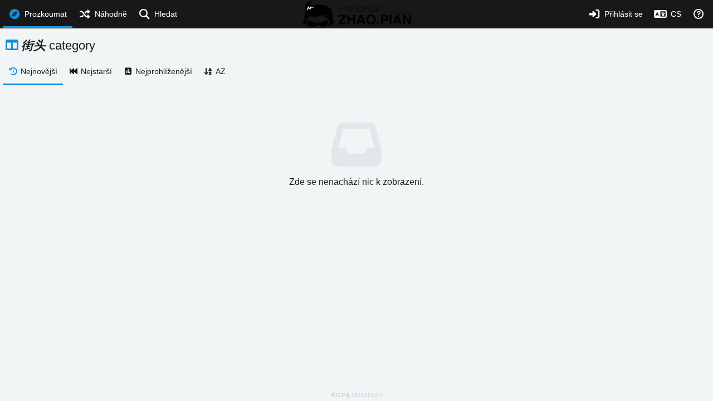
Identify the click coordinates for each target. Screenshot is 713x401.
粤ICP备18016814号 (356, 395)
